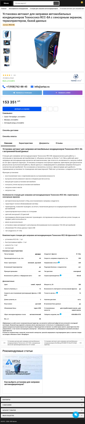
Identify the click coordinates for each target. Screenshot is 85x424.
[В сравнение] (56, 109)
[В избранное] (50, 109)
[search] (56, 3)
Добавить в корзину (22, 109)
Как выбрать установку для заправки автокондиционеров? (22, 383)
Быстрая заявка (44, 109)
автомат (38, 254)
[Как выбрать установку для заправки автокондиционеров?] (22, 366)
